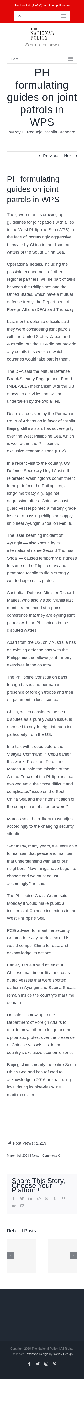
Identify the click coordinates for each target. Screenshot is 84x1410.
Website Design (37, 1354)
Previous (51, 155)
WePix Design (63, 1354)
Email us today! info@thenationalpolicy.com (42, 5)
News (35, 1155)
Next (68, 155)
